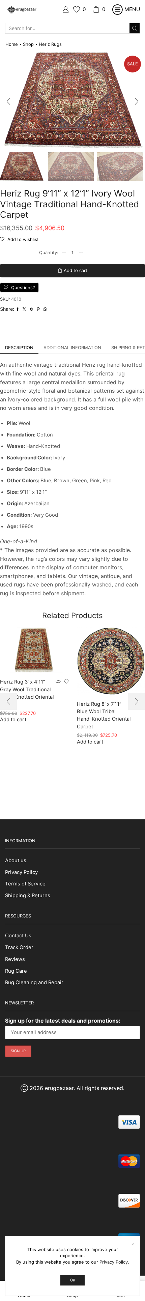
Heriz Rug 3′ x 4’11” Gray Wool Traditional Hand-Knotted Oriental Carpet (27, 693)
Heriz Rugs (50, 44)
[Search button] (134, 28)
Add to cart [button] (90, 742)
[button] (8, 101)
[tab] (19, 347)
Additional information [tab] (72, 347)
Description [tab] (19, 347)
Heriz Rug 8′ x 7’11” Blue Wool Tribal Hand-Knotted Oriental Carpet (104, 715)
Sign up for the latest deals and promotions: (62, 1020)
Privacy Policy (21, 872)
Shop (28, 44)
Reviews (15, 959)
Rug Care (16, 971)
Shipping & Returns (27, 895)
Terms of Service (25, 884)
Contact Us (18, 936)
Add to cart (75, 270)
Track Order (19, 947)
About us (15, 860)
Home (11, 44)
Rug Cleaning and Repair (34, 982)
